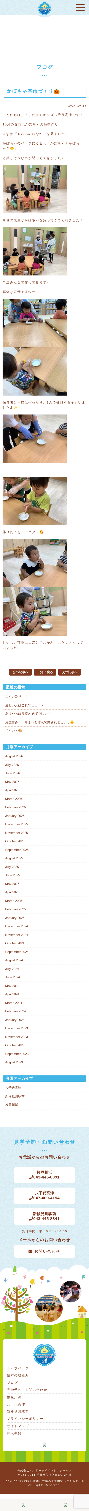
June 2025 (12, 875)
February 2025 (15, 909)
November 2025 (16, 833)
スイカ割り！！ (16, 696)
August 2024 (14, 960)
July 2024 (12, 969)
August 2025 (14, 858)
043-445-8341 (46, 1216)
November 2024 (16, 935)
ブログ (12, 1382)
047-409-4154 (46, 1195)
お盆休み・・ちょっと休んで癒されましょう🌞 (39, 722)
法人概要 (14, 1433)
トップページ (18, 1368)
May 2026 (12, 782)
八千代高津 (13, 1088)
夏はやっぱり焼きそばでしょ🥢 (28, 713)
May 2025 (12, 884)
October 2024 (14, 943)
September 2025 (17, 850)
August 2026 (14, 756)
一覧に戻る (45, 672)
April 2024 (12, 994)
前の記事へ (20, 672)
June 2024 (12, 977)
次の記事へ (70, 672)
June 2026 (12, 773)
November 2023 (16, 1037)
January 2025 (14, 918)
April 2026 (12, 790)
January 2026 (14, 816)
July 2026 (12, 765)
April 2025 (12, 892)
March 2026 (13, 799)
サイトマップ (18, 1426)
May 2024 (12, 986)
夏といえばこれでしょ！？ (24, 705)
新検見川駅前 (15, 1096)
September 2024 (17, 952)
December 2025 (16, 824)
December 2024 (16, 926)
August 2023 (14, 1062)
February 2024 (15, 1011)
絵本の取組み (18, 1375)
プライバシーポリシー (25, 1418)
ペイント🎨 (13, 730)
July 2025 (12, 867)
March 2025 (13, 901)
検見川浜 (11, 1105)
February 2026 (15, 807)
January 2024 (14, 1020)
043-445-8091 (46, 1175)
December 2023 (16, 1028)
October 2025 (14, 841)
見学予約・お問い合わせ (27, 1390)
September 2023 (17, 1054)
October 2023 (14, 1045)
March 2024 (13, 1003)
